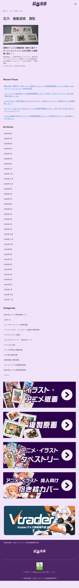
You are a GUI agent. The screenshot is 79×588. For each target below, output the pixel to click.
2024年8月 (8, 254)
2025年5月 (8, 209)
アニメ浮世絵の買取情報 (13, 350)
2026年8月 (8, 133)
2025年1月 (8, 229)
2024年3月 (8, 279)
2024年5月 (8, 269)
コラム (6, 375)
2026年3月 (8, 158)
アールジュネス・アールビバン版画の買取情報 (21, 329)
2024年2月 (8, 284)
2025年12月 (8, 174)
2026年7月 (8, 138)
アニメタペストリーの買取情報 (16, 324)
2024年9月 (8, 249)
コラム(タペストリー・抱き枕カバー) (18, 340)
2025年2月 (8, 224)
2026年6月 (8, 143)
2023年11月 (8, 299)
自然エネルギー (37, 572)
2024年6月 (8, 264)
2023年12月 (8, 294)
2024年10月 (8, 244)
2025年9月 (8, 189)
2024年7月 (8, 259)
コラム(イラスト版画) (12, 334)
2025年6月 (8, 204)
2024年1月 (8, 289)
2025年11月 (8, 179)
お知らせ (7, 319)
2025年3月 (8, 219)
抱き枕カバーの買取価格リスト (16, 314)
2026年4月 (8, 153)
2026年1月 (8, 169)
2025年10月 (8, 184)
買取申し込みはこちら (39, 584)
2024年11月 (8, 239)
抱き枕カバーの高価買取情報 (15, 370)
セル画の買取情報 (10, 355)
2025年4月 (8, 214)
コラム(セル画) (9, 345)
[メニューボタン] (75, 4)
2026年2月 (8, 163)
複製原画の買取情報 (11, 360)
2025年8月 (8, 194)
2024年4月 (8, 274)
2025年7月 (8, 199)
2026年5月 (8, 148)
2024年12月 (8, 234)
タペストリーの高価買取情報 (15, 365)
